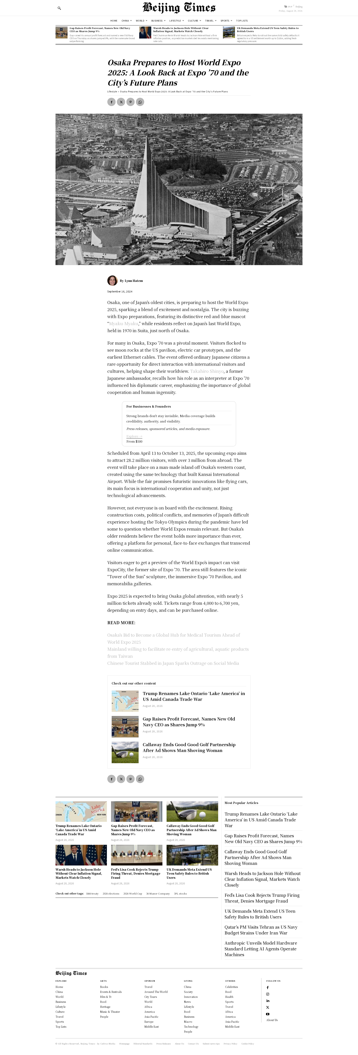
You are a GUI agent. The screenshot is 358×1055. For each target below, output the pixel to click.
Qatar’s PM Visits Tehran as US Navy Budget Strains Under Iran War (261, 930)
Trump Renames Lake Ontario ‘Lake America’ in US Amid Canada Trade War (194, 696)
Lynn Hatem (134, 281)
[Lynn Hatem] (113, 280)
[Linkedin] (267, 1001)
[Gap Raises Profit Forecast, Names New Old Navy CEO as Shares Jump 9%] (62, 33)
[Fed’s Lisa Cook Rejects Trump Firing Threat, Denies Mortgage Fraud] (136, 855)
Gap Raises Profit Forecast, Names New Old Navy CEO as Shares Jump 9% (100, 29)
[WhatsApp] (140, 102)
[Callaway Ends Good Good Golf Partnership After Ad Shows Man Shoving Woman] (125, 752)
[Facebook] (111, 102)
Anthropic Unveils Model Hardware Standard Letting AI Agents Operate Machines (261, 948)
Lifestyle (112, 91)
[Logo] (179, 8)
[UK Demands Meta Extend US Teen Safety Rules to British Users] (229, 33)
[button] (59, 8)
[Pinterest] (130, 102)
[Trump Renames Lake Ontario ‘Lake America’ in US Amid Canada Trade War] (125, 701)
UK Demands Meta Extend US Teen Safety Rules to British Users (268, 29)
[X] (121, 102)
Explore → (134, 436)
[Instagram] (267, 994)
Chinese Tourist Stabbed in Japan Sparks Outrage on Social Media (173, 663)
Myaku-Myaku (123, 323)
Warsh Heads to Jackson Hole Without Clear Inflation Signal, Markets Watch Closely (181, 29)
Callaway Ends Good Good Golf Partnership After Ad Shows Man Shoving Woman (189, 747)
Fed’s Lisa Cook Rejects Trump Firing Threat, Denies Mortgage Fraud (135, 873)
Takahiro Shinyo (207, 371)
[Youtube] (267, 1014)
